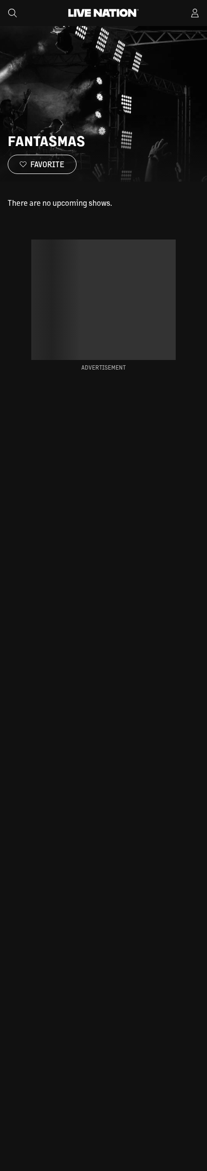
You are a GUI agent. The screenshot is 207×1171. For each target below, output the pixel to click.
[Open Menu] (195, 13)
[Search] (12, 13)
